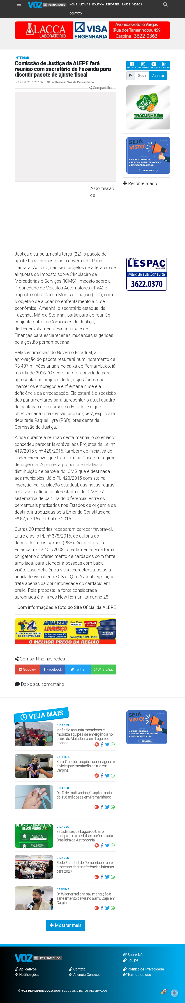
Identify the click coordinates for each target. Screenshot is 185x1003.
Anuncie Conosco (86, 974)
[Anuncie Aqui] (148, 155)
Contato (79, 969)
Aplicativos (27, 969)
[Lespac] (146, 274)
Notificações (28, 974)
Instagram (143, 67)
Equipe (132, 960)
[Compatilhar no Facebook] (102, 744)
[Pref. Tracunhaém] (148, 107)
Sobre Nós (135, 955)
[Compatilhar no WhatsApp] (113, 744)
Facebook (131, 67)
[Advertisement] (52, 218)
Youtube (154, 67)
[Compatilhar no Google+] (96, 744)
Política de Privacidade (145, 969)
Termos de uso (139, 974)
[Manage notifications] (174, 993)
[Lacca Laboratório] (92, 30)
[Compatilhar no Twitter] (107, 744)
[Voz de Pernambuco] (47, 4)
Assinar (158, 75)
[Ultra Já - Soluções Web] (164, 991)
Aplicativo (164, 67)
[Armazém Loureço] (65, 631)
